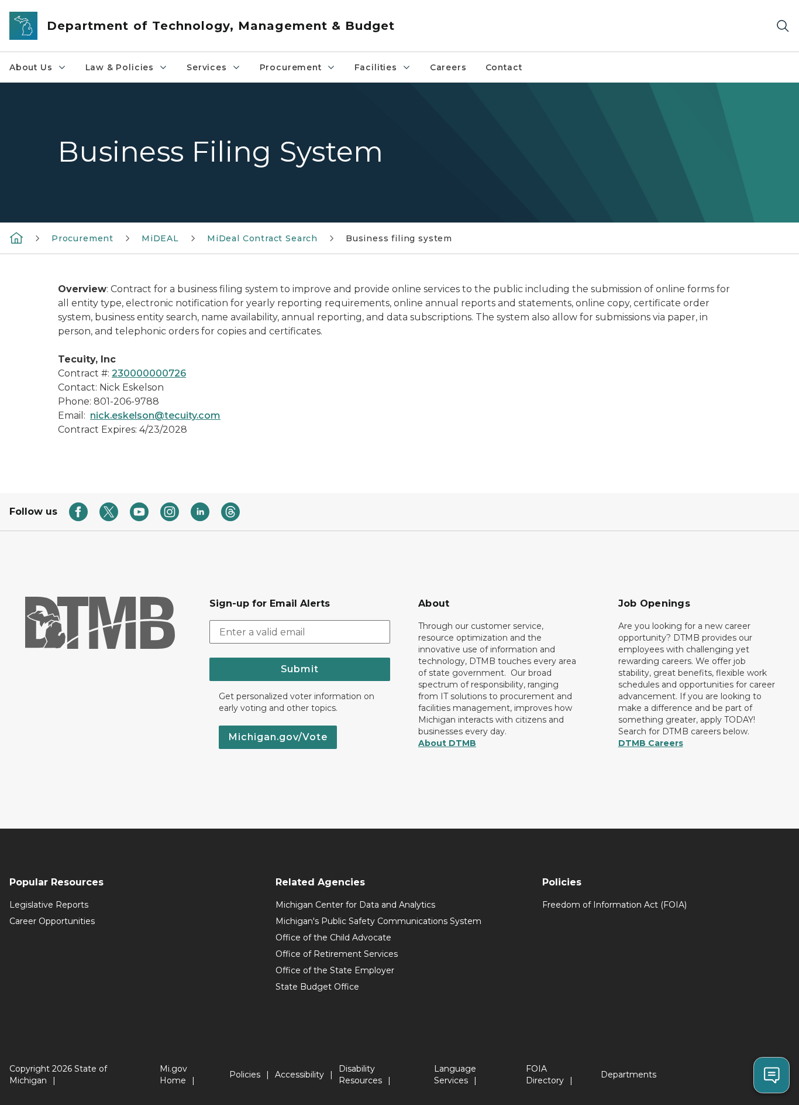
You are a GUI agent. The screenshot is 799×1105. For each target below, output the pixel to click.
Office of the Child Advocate (333, 937)
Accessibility (299, 1074)
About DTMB (447, 743)
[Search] (783, 26)
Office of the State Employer (334, 970)
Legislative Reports (48, 904)
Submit (300, 669)
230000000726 (149, 373)
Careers (448, 67)
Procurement (291, 67)
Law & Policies (119, 67)
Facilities (375, 67)
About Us (31, 67)
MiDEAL (160, 238)
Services (207, 67)
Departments (628, 1074)
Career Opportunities (52, 921)
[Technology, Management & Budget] (16, 237)
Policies (244, 1074)
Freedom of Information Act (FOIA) (614, 904)
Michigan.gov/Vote (278, 737)
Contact (503, 67)
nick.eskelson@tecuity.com (155, 415)
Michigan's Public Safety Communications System (378, 921)
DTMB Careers (650, 743)
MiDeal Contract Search (262, 238)
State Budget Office (317, 986)
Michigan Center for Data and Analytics (355, 904)
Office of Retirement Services (336, 954)
